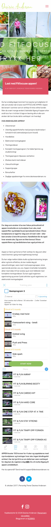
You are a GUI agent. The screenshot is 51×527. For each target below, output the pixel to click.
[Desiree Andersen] (17, 5)
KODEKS (31, 519)
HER (27, 462)
